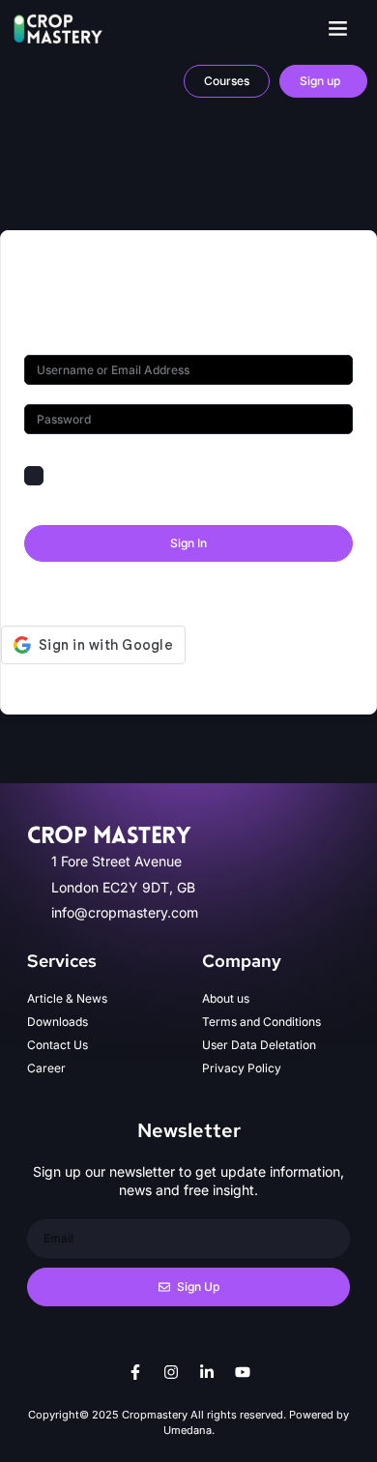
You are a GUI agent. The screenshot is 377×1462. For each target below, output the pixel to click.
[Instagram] (171, 1372)
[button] (338, 28)
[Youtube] (242, 1372)
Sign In (188, 543)
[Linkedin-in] (206, 1372)
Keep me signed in (109, 475)
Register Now (265, 591)
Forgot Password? (295, 475)
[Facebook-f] (135, 1372)
